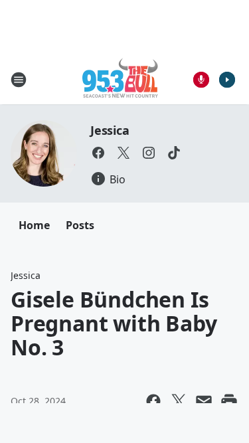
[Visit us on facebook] (98, 153)
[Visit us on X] (123, 153)
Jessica (109, 130)
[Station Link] (120, 79)
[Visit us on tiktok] (174, 153)
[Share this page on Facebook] (153, 401)
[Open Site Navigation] (19, 80)
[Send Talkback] (201, 80)
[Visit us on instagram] (149, 153)
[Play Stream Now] (227, 80)
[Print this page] (229, 401)
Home (34, 225)
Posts (80, 225)
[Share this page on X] (178, 401)
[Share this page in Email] (204, 401)
